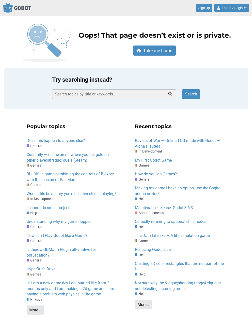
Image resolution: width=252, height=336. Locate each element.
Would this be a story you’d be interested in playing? (71, 193)
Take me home (158, 50)
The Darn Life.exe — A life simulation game (172, 235)
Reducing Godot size (153, 249)
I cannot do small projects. (49, 207)
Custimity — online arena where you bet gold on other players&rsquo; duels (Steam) (68, 157)
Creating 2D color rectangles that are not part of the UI (179, 266)
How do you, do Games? (156, 174)
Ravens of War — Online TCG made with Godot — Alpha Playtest (177, 143)
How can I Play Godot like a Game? (57, 235)
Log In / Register (234, 8)
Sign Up (204, 8)
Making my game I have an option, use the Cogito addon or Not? (177, 191)
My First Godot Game (153, 160)
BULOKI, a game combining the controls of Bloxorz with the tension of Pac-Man (70, 177)
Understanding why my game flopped (59, 221)
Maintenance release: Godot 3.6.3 (164, 207)
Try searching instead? (82, 79)
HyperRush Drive (41, 269)
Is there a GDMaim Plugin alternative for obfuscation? (61, 252)
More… (35, 310)
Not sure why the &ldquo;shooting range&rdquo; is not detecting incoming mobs (178, 286)
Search (191, 94)
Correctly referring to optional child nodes (170, 221)
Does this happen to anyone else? (56, 140)
